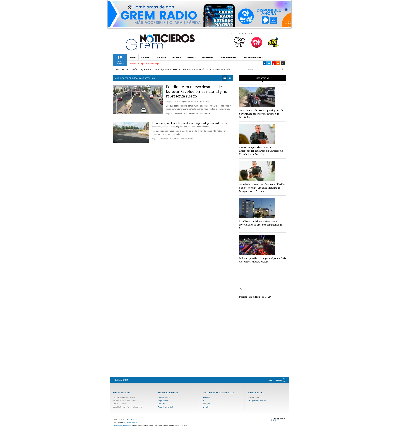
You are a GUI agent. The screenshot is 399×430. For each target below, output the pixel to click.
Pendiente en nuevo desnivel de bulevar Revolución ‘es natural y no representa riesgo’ (196, 91)
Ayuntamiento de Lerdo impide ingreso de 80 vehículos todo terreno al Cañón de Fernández (261, 114)
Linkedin (206, 407)
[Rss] (278, 63)
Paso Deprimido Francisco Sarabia (196, 113)
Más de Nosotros (275, 380)
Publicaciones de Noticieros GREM (255, 296)
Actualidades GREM (253, 57)
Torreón (190, 101)
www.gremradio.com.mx (257, 400)
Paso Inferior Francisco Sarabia (181, 138)
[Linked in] (274, 63)
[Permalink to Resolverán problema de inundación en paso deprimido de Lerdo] (131, 132)
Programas (207, 57)
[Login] (283, 63)
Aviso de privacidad (165, 407)
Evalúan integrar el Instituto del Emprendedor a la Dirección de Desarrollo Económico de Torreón (175, 69)
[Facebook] (265, 63)
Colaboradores (228, 57)
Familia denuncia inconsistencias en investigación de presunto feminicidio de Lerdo (260, 225)
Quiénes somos (164, 397)
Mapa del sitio (163, 400)
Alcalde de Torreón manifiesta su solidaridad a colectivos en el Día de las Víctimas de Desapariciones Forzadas (262, 188)
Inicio (133, 57)
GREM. (132, 419)
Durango (176, 57)
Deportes (191, 57)
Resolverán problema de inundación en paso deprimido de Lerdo (190, 123)
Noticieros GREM (160, 42)
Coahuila (161, 57)
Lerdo (185, 126)
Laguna (145, 57)
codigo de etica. (131, 422)
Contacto (161, 403)
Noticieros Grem (203, 101)
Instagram (206, 403)
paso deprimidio (177, 113)
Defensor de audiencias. (122, 425)
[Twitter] (269, 63)
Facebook (206, 397)
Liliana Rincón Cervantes (200, 126)
